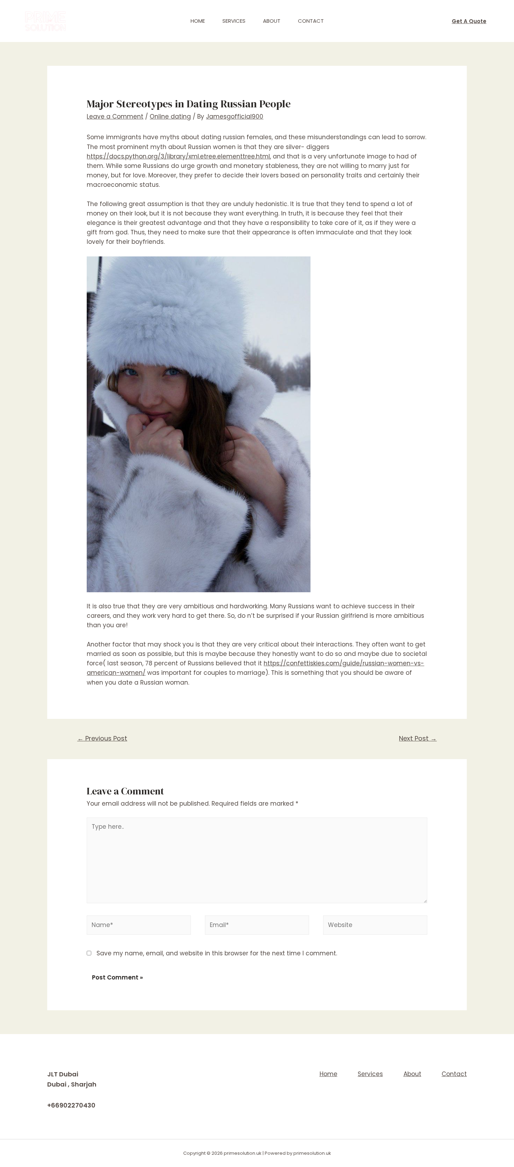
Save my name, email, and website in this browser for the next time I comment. (217, 953)
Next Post (418, 738)
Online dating (170, 116)
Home (198, 20)
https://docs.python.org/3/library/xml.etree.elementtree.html (178, 156)
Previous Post (102, 738)
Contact (311, 20)
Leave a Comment (115, 116)
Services (233, 20)
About (271, 20)
